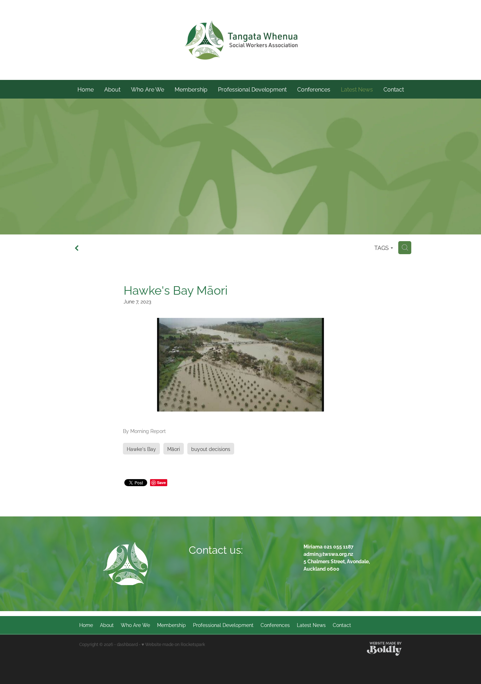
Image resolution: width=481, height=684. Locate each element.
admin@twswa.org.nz (328, 553)
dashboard (127, 644)
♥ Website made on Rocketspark (173, 644)
